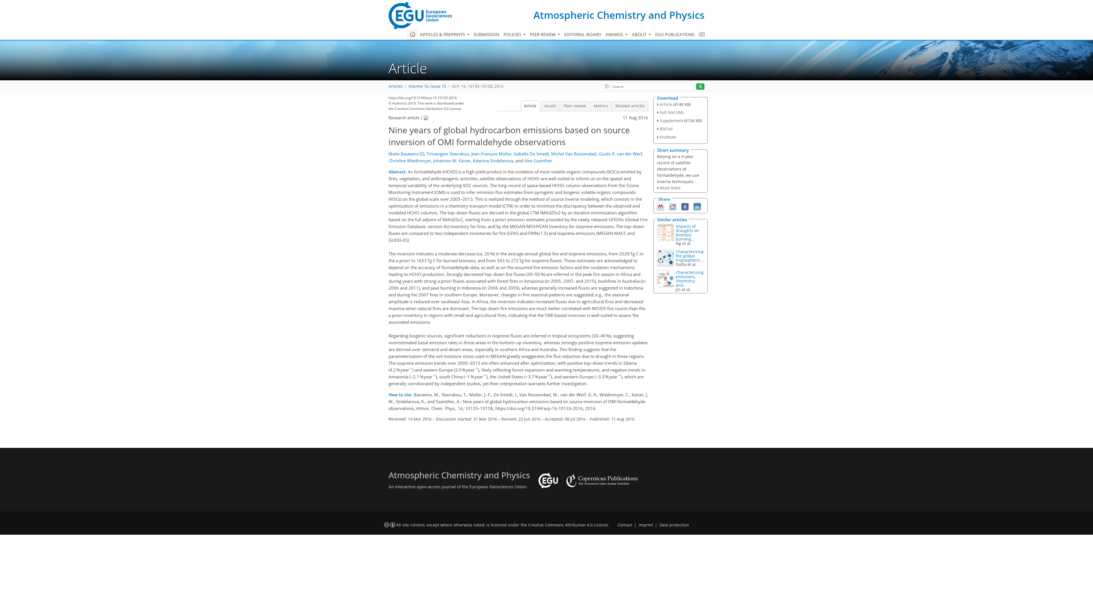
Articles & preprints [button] (443, 34)
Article (530, 105)
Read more (670, 187)
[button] (607, 86)
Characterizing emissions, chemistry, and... (690, 279)
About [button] (640, 34)
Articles (396, 86)
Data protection (674, 525)
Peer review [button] (543, 34)
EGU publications (675, 34)
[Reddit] (673, 206)
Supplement (671, 120)
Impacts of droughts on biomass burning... (687, 233)
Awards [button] (614, 34)
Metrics (601, 105)
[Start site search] (700, 86)
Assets (550, 105)
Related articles (630, 105)
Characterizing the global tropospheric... (690, 256)
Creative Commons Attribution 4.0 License (568, 525)
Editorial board (582, 34)
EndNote (668, 137)
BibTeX (666, 129)
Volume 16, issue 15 (427, 86)
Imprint (646, 525)
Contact (625, 525)
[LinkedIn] (697, 206)
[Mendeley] (660, 206)
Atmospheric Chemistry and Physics (618, 15)
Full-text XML (672, 112)
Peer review (575, 105)
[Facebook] (685, 206)
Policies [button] (513, 34)
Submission (486, 34)
